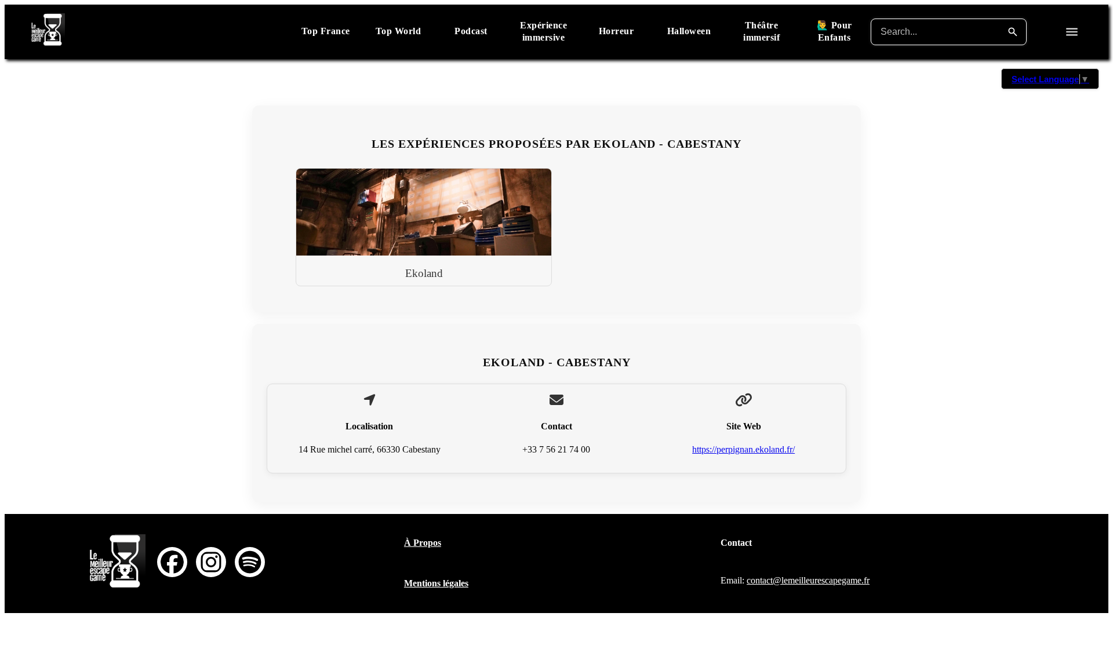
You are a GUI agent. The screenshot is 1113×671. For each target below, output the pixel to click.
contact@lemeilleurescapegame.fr (808, 580)
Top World (398, 31)
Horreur (616, 31)
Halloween (689, 31)
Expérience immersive (543, 31)
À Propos (422, 543)
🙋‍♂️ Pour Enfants (834, 31)
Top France (325, 31)
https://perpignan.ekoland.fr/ (743, 449)
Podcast (471, 31)
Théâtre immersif (761, 31)
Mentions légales (436, 583)
